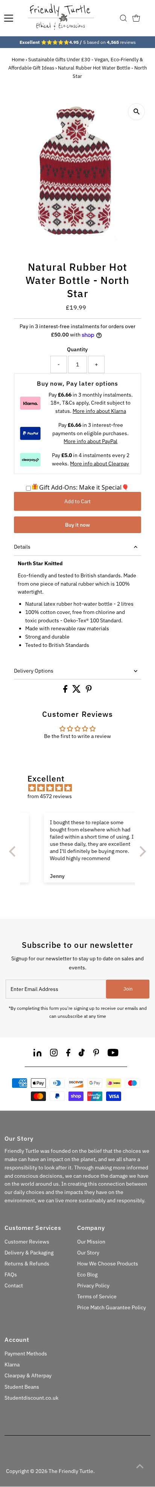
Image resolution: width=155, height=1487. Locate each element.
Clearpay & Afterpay (28, 1375)
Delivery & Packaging (29, 1252)
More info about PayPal (90, 441)
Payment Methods (26, 1353)
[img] (81, 788)
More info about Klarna (99, 411)
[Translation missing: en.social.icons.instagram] (54, 1054)
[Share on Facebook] (65, 690)
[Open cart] (136, 18)
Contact (14, 1285)
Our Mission (91, 1241)
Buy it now (77, 524)
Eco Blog (87, 1274)
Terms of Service (97, 1296)
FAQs (11, 1274)
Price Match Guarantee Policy (111, 1307)
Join (127, 989)
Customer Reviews (27, 1241)
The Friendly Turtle (71, 1471)
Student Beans (22, 1386)
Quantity (77, 349)
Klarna (12, 1364)
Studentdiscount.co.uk (31, 1397)
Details (22, 546)
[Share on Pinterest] (89, 690)
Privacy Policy (93, 1285)
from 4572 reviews (49, 796)
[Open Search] (123, 18)
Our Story (88, 1252)
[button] (14, 851)
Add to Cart (77, 501)
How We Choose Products (107, 1263)
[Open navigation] (8, 18)
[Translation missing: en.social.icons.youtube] (113, 1054)
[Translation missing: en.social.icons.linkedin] (37, 1054)
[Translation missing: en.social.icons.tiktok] (82, 1054)
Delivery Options (33, 670)
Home (18, 59)
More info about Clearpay (99, 463)
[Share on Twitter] (77, 690)
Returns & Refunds (27, 1263)
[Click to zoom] (136, 111)
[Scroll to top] (139, 1466)
